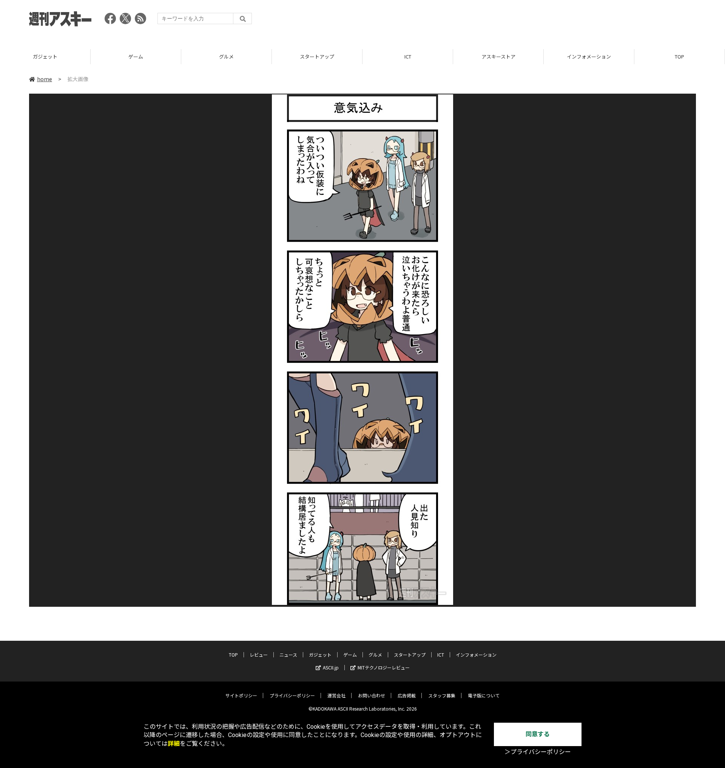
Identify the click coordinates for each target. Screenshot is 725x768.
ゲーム (135, 56)
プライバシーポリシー (292, 695)
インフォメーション (589, 56)
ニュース (288, 654)
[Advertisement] (558, 21)
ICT (407, 56)
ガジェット (45, 56)
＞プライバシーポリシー (537, 752)
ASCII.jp (331, 667)
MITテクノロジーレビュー (384, 667)
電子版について (484, 695)
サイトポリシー (241, 695)
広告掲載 (407, 695)
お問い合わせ (371, 695)
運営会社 (336, 695)
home (44, 79)
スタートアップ (317, 56)
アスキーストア (498, 56)
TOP (679, 56)
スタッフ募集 (441, 695)
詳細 (174, 743)
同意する (538, 734)
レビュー (259, 654)
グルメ (226, 56)
